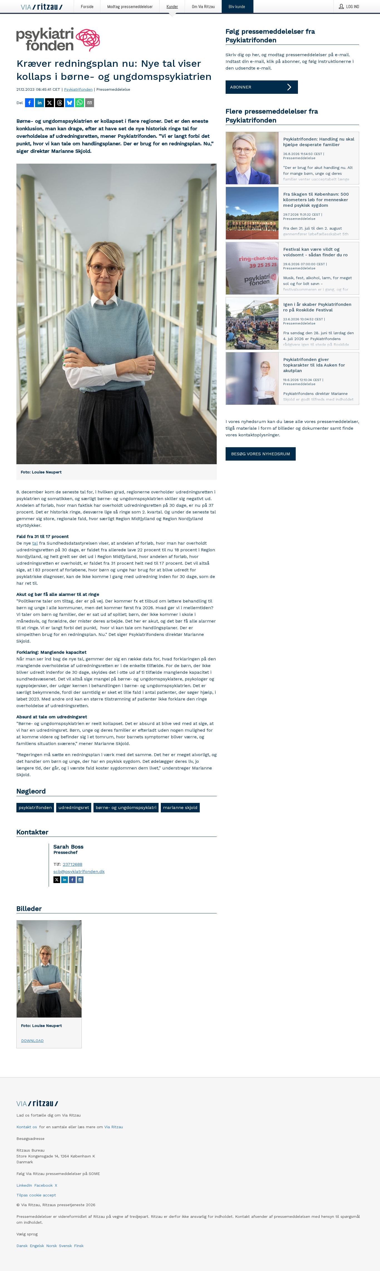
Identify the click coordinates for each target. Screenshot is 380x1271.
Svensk (65, 1245)
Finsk (78, 1245)
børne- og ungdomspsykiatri (126, 807)
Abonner (240, 87)
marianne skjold (180, 807)
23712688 (72, 864)
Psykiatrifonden (78, 89)
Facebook (43, 1185)
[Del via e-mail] (89, 103)
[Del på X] (49, 103)
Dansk (22, 1245)
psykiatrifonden (35, 807)
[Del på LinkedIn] (39, 103)
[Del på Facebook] (29, 103)
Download (32, 1040)
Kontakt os (26, 1127)
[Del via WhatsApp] (79, 103)
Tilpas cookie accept (36, 1195)
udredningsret (73, 807)
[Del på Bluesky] (69, 103)
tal (35, 543)
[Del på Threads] (59, 103)
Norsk (51, 1245)
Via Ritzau (113, 1127)
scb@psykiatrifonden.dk (79, 871)
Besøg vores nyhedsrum (260, 453)
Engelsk (37, 1245)
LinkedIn (24, 1185)
